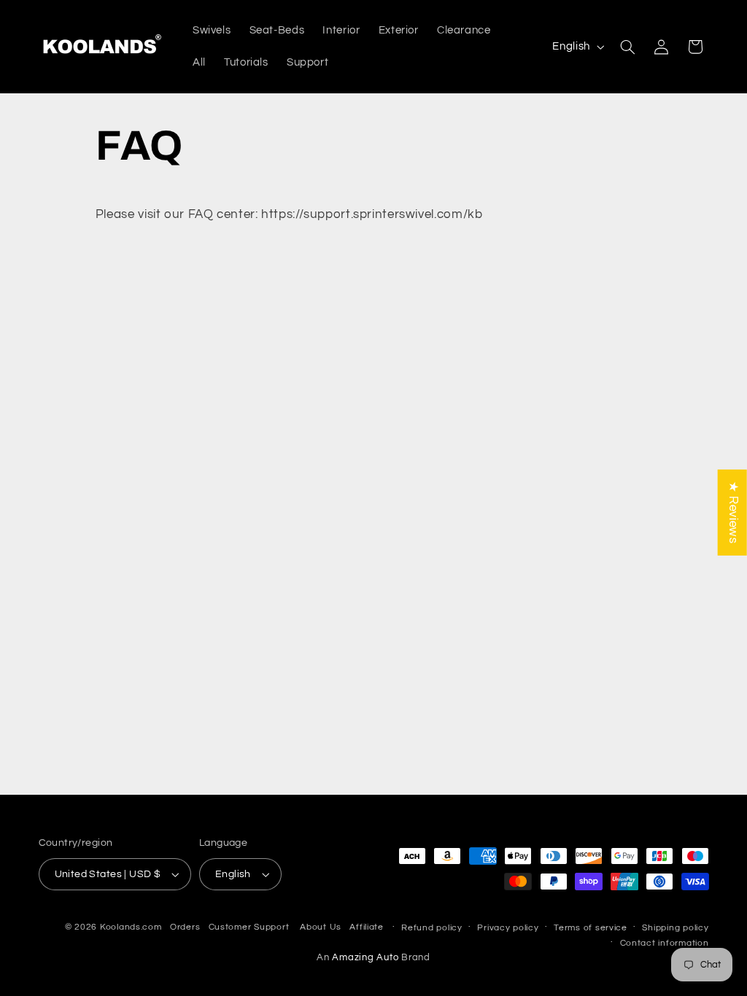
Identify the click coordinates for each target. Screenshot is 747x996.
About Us (320, 927)
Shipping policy (675, 928)
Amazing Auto (366, 957)
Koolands (120, 927)
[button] (627, 46)
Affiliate (366, 927)
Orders (185, 927)
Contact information (664, 943)
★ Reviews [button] (733, 512)
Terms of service (590, 928)
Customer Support (249, 927)
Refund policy (431, 928)
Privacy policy (507, 928)
